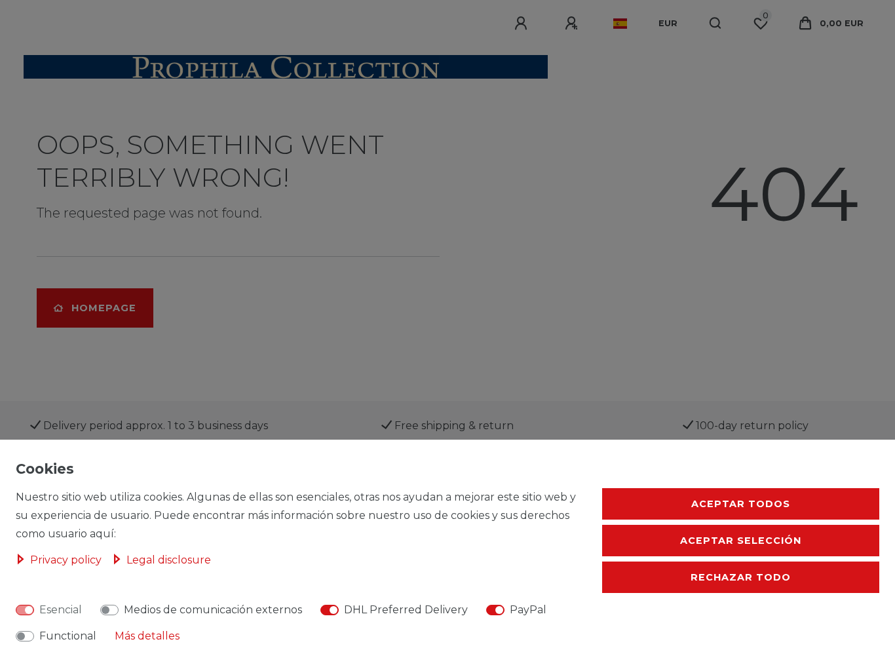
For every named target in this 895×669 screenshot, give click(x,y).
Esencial (60, 609)
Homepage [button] (103, 308)
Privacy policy (67, 560)
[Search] (715, 23)
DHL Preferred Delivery (406, 609)
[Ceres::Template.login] (523, 24)
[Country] (620, 23)
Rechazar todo (741, 577)
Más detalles (147, 636)
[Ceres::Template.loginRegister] (573, 24)
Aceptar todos (740, 504)
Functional (67, 636)
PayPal (528, 609)
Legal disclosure (168, 560)
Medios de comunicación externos (213, 609)
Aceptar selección (740, 540)
